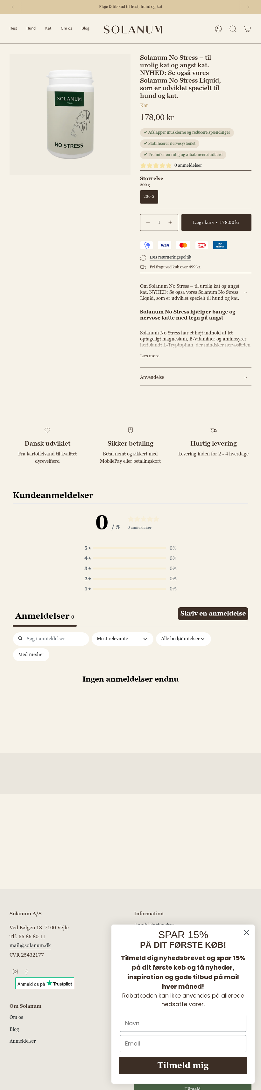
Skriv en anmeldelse (213, 613)
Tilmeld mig (183, 1065)
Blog (14, 1029)
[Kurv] (247, 29)
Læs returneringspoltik (170, 257)
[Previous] (12, 7)
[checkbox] (31, 655)
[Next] (248, 7)
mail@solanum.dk (30, 945)
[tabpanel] (130, 691)
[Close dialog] (246, 932)
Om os (16, 1017)
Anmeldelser (23, 1041)
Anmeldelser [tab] (44, 616)
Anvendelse (152, 377)
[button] (13, 29)
